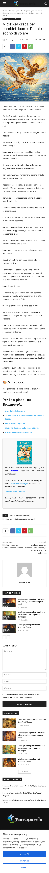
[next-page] (8, 637)
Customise (24, 861)
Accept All (24, 854)
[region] (24, 851)
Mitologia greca (14, 11)
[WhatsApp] (30, 46)
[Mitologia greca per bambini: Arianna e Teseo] (9, 762)
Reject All (24, 867)
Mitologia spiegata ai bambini (31, 11)
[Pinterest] (24, 46)
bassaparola (12, 40)
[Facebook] (12, 46)
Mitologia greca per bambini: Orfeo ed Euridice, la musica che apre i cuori (31, 601)
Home (5, 11)
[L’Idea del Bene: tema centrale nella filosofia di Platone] (9, 723)
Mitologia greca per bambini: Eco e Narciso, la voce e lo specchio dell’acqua (31, 614)
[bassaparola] (4, 40)
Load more (24, 772)
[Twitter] (18, 46)
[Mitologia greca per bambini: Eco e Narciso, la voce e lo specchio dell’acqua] (9, 749)
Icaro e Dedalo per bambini (19, 515)
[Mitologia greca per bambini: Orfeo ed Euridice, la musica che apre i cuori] (9, 736)
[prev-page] (4, 637)
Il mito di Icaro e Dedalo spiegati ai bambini (19, 519)
